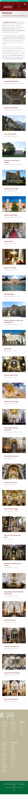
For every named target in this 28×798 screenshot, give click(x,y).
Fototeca (4, 742)
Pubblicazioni (14, 742)
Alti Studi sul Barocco (13, 759)
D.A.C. (12, 731)
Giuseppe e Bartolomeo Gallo (4, 771)
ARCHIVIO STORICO (13, 722)
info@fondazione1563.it (11, 784)
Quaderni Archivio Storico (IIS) (13, 746)
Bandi (3, 730)
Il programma (21, 725)
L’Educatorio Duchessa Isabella (4, 746)
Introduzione (13, 724)
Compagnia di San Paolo (10, 22)
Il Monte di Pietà (4, 749)
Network (4, 726)
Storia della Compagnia (13, 727)
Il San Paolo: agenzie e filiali (4, 760)
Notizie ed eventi (4, 733)
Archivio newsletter (4, 736)
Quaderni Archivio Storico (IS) (13, 750)
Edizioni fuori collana (13, 767)
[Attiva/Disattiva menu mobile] (25, 4)
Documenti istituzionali (4, 724)
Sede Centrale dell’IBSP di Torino (4, 754)
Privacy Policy (8, 787)
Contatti (4, 728)
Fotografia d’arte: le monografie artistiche (4, 765)
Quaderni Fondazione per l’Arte (13, 755)
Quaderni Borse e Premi (13, 763)
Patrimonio (13, 730)
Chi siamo (4, 721)
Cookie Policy (20, 787)
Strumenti (21, 733)
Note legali (14, 787)
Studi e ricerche (21, 728)
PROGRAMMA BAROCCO (22, 722)
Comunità (21, 731)
